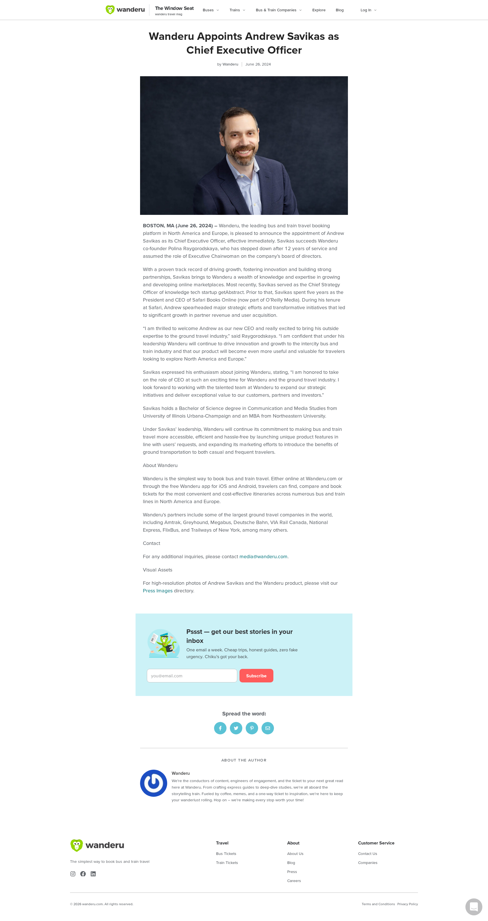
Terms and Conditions (378, 904)
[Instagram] (73, 874)
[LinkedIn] (93, 874)
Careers (294, 880)
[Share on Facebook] (220, 728)
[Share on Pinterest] (252, 728)
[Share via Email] (268, 728)
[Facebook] (83, 874)
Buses (208, 10)
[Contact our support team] (473, 906)
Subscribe (256, 675)
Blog (340, 10)
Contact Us (367, 853)
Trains (235, 10)
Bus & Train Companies (276, 10)
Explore (319, 10)
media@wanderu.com (263, 556)
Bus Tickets (226, 853)
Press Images (158, 590)
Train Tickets (227, 862)
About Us (295, 853)
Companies (368, 862)
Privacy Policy (407, 904)
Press (292, 871)
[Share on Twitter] (236, 728)
